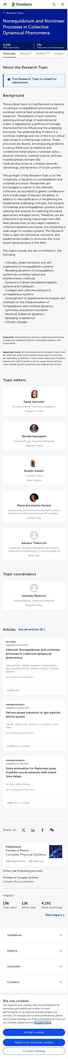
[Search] (54, 4)
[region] (34, 1027)
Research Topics (15, 13)
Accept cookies (34, 1032)
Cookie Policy (43, 1022)
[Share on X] (23, 829)
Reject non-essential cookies (34, 1042)
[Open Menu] (5, 4)
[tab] (9, 53)
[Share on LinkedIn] (33, 829)
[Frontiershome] (22, 4)
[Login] (63, 4)
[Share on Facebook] (42, 829)
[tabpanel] (34, 492)
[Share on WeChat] (51, 829)
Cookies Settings (34, 1051)
